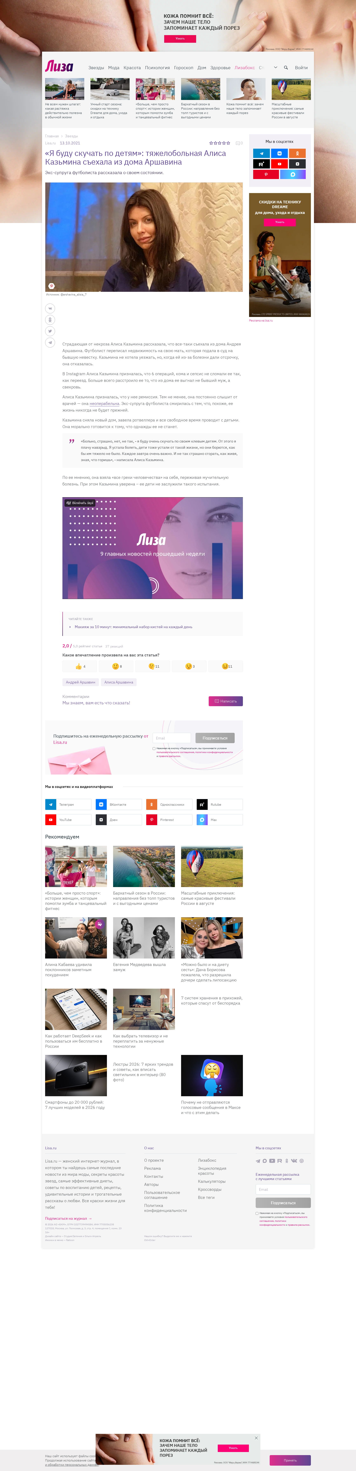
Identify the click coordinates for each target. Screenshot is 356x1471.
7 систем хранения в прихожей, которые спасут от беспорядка (211, 1000)
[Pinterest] (266, 174)
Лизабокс (245, 67)
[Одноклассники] (297, 153)
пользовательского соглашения (175, 752)
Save (51, 286)
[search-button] (286, 67)
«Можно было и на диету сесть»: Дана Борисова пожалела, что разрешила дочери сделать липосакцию (209, 972)
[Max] (293, 174)
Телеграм (66, 804)
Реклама (152, 1168)
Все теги (206, 1197)
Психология (157, 67)
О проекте (154, 1160)
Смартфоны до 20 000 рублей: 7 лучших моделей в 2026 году (75, 1104)
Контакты (153, 1176)
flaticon (70, 1240)
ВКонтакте (118, 804)
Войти (301, 67)
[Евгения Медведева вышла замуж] (144, 938)
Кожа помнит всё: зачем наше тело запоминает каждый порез (245, 108)
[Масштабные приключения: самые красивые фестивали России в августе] (291, 89)
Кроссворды (209, 1189)
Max (214, 820)
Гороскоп (183, 67)
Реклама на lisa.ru (261, 320)
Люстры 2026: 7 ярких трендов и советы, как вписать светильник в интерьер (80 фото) (143, 1071)
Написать (228, 701)
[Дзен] (297, 163)
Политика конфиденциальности (165, 1208)
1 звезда (211, 143)
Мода (113, 67)
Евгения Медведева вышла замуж (139, 967)
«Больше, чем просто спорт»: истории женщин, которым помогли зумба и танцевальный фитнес (155, 110)
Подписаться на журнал (66, 1218)
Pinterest (167, 820)
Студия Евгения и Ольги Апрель (82, 1236)
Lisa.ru (50, 143)
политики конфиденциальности (214, 752)
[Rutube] (261, 163)
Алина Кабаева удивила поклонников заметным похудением (68, 970)
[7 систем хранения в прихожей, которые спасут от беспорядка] (212, 990)
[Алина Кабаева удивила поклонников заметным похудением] (76, 938)
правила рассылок (169, 756)
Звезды (96, 67)
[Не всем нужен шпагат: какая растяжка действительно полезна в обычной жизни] (64, 89)
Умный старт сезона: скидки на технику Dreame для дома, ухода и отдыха (108, 110)
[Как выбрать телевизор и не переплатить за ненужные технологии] (144, 1009)
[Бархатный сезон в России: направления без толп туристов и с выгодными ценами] (200, 89)
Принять (290, 1460)
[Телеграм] (261, 153)
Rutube (216, 804)
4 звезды (224, 143)
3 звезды (220, 143)
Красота (132, 67)
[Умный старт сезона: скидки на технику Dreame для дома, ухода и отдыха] (110, 89)
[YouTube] (279, 163)
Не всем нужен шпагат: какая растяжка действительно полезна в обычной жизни (63, 110)
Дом (202, 67)
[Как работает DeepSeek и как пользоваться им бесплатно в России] (76, 1009)
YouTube (65, 820)
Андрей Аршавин (80, 682)
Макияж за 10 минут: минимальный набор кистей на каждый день (133, 626)
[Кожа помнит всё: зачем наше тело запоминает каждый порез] (246, 89)
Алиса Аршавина (118, 682)
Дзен (113, 820)
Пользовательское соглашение (162, 1195)
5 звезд (228, 143)
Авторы (151, 1184)
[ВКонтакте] (279, 153)
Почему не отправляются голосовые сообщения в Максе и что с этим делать (211, 1107)
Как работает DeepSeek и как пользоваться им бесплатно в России (73, 1041)
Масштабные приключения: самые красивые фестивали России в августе (288, 110)
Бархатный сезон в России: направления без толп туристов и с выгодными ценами (200, 110)
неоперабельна (104, 403)
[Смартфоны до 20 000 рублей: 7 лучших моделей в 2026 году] (76, 1075)
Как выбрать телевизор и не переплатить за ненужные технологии (140, 1041)
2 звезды (216, 143)
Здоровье (220, 67)
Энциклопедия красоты (212, 1170)
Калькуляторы (212, 1181)
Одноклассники (172, 804)
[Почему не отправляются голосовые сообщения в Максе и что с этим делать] (212, 1075)
